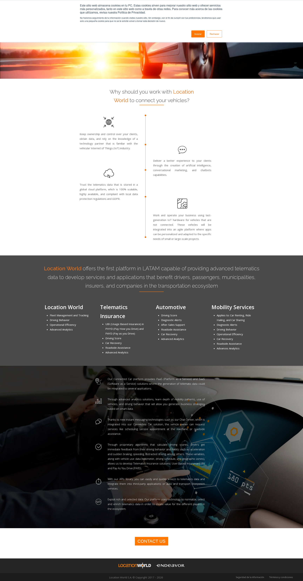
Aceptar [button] (198, 33)
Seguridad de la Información (250, 577)
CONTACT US (151, 541)
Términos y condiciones (281, 577)
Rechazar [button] (214, 33)
